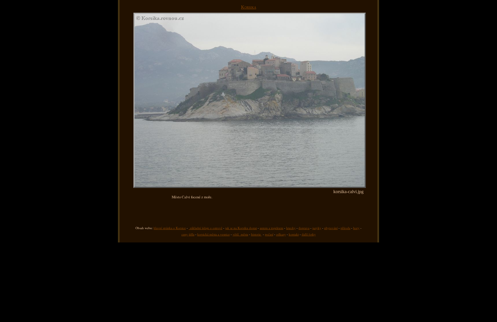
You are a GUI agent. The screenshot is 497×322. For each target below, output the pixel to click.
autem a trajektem (271, 228)
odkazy (281, 234)
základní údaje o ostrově (205, 228)
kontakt (294, 234)
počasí (269, 234)
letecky (291, 228)
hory (356, 228)
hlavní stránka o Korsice (170, 228)
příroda (345, 228)
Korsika (248, 7)
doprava (304, 228)
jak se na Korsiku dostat (241, 228)
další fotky (309, 234)
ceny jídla (187, 234)
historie (256, 234)
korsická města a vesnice (213, 234)
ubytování (331, 228)
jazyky (316, 228)
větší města (240, 234)
